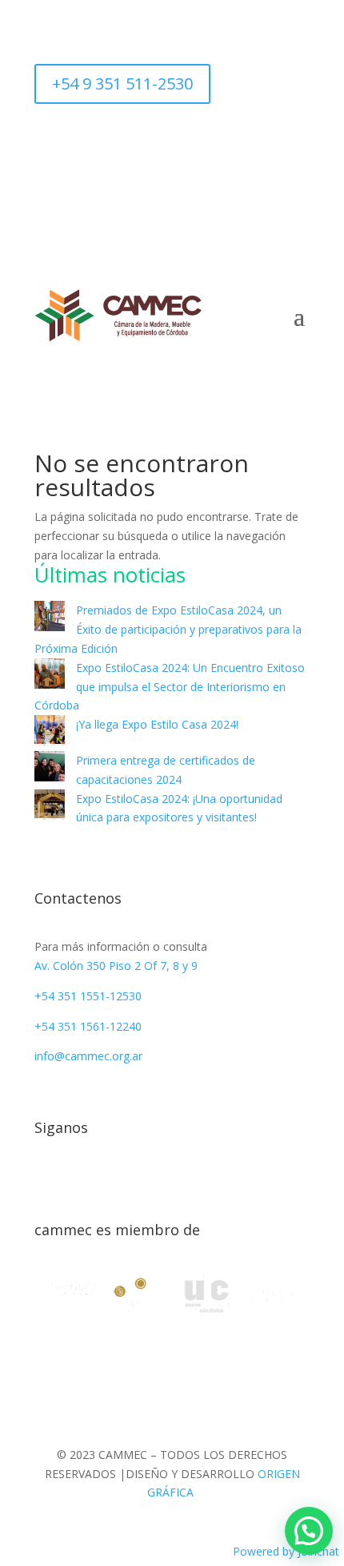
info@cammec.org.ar (88, 1055)
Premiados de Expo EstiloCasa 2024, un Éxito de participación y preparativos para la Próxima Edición (168, 629)
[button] (309, 1531)
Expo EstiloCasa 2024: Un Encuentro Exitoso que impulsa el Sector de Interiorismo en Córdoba (169, 686)
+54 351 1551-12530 (88, 996)
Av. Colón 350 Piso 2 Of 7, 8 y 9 (116, 965)
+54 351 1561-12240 (88, 1026)
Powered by (286, 1551)
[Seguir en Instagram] (172, 140)
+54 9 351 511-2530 (122, 83)
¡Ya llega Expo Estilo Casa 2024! (157, 724)
